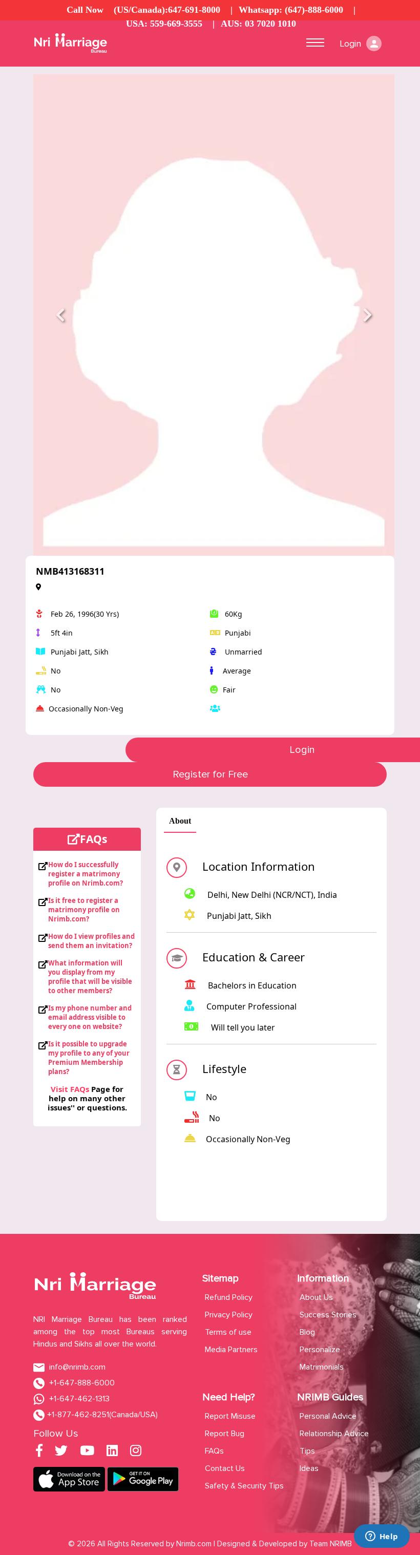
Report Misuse (230, 1416)
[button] (60, 315)
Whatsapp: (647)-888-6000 (291, 10)
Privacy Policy (229, 1315)
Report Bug (224, 1433)
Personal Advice (328, 1416)
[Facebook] (39, 1452)
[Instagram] (135, 1452)
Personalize (320, 1349)
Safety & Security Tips (244, 1486)
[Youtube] (87, 1452)
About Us (316, 1297)
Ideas (309, 1468)
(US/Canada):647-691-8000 (167, 10)
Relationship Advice (334, 1433)
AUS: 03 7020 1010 (258, 23)
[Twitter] (61, 1452)
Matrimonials (322, 1367)
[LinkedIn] (112, 1452)
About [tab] (180, 820)
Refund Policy (229, 1297)
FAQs (214, 1451)
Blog (307, 1332)
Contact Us (225, 1468)
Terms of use (228, 1332)
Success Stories (328, 1315)
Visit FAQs (70, 1089)
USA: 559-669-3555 (164, 23)
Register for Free (210, 774)
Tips (307, 1451)
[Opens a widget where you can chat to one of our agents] (381, 1537)
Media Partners (231, 1349)
